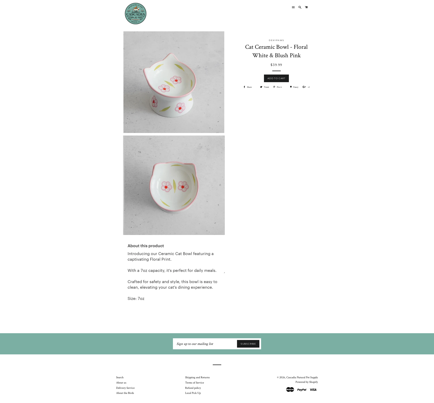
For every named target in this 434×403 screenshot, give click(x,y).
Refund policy (193, 388)
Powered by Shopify (306, 382)
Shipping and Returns (197, 377)
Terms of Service (194, 383)
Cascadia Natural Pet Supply (302, 377)
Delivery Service (125, 388)
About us (121, 383)
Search (120, 377)
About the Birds (125, 393)
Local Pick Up (193, 393)
